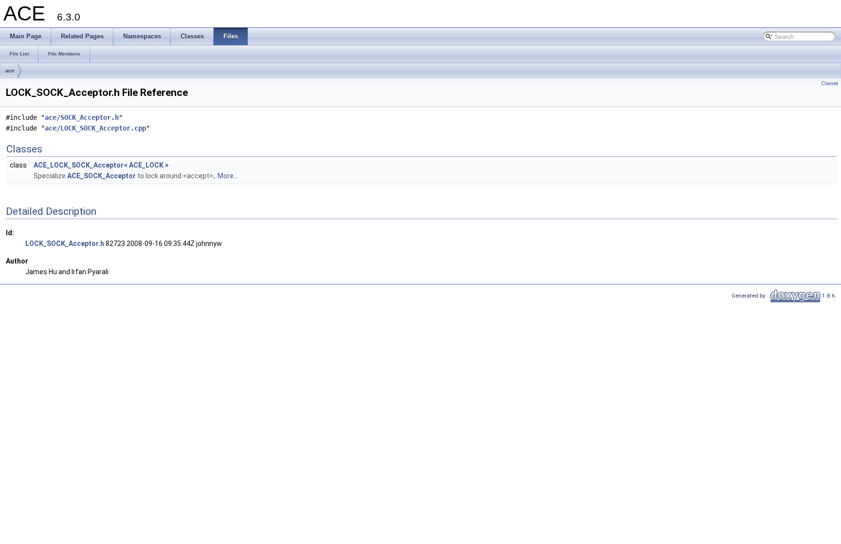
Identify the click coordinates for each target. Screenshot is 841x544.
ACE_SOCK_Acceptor (101, 176)
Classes (830, 83)
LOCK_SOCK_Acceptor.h (64, 243)
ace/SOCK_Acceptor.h (82, 117)
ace (9, 71)
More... (228, 176)
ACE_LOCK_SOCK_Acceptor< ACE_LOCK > (101, 165)
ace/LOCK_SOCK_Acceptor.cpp (95, 128)
